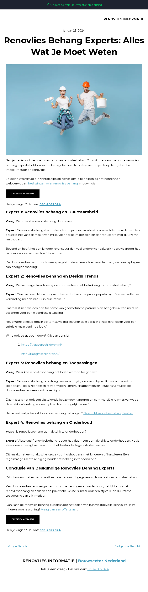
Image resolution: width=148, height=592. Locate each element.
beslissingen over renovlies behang (53, 183)
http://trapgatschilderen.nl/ (40, 354)
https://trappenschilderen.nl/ (41, 344)
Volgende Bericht (129, 546)
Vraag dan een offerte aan (59, 509)
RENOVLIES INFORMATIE (124, 19)
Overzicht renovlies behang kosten (108, 413)
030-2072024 (50, 204)
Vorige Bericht (16, 546)
